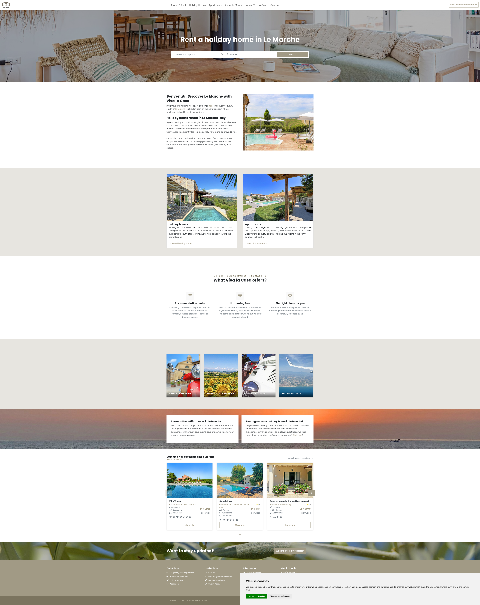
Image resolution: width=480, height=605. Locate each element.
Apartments (215, 5)
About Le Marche (234, 5)
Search (292, 54)
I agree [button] (251, 596)
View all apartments (257, 243)
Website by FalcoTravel (197, 600)
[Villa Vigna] (189, 480)
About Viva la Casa (256, 5)
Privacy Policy (214, 584)
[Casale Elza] (240, 480)
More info (189, 525)
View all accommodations (463, 4)
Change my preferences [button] (280, 596)
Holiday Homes (197, 5)
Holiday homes (176, 580)
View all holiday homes (181, 243)
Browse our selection (179, 576)
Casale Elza (225, 501)
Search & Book (178, 5)
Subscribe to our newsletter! (290, 550)
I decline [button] (261, 596)
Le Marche (180, 109)
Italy (211, 105)
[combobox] (285, 5)
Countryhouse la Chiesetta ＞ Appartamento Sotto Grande (301, 501)
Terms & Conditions (217, 580)
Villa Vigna (175, 501)
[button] (311, 498)
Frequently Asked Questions (182, 573)
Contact (275, 5)
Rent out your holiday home (220, 576)
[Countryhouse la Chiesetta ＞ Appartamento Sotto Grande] (290, 480)
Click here (297, 435)
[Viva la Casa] (6, 4)
